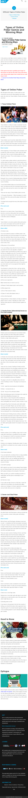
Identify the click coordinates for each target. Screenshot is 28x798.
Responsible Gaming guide (11, 776)
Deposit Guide (14, 787)
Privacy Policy (20, 784)
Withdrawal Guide (21, 787)
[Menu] (25, 3)
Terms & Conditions (13, 784)
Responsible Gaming (6, 787)
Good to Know (14, 16)
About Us (6, 784)
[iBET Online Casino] (11, 1)
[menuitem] (22, 3)
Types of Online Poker (14, 15)
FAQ (14, 789)
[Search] (22, 3)
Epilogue (14, 18)
